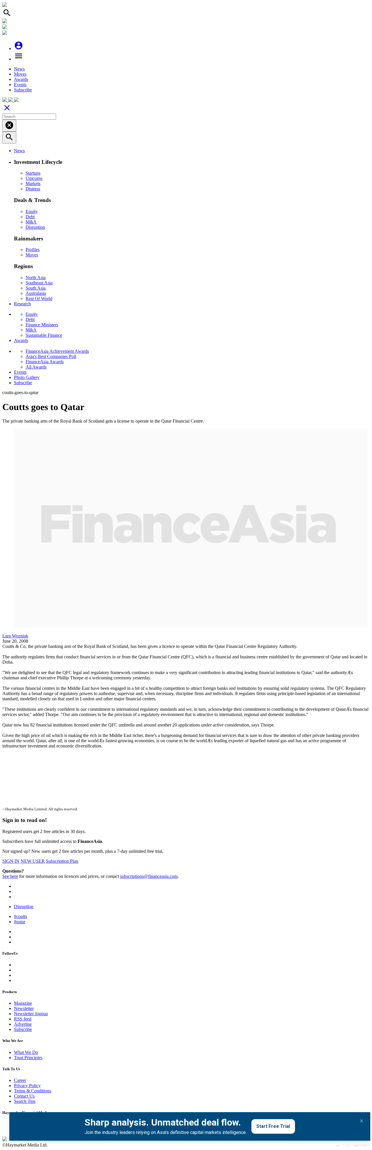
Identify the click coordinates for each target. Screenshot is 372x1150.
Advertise (23, 1024)
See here (10, 876)
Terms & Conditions (32, 1090)
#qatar (19, 921)
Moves (20, 74)
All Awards (36, 366)
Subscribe (23, 89)
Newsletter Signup (31, 1013)
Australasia (36, 293)
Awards (21, 79)
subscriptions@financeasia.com (149, 876)
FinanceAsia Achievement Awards (57, 351)
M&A (31, 221)
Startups (33, 173)
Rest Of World (39, 298)
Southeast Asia (39, 282)
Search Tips (24, 1101)
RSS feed (22, 1018)
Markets (33, 183)
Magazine (23, 1003)
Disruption (35, 227)
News (19, 68)
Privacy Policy (27, 1085)
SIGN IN (10, 861)
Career (20, 1080)
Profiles (33, 249)
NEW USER (33, 861)
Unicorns (34, 178)
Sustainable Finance (44, 335)
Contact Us (24, 1096)
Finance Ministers (42, 324)
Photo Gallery (27, 377)
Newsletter (24, 1008)
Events (20, 84)
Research (22, 303)
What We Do (26, 1052)
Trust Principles (28, 1057)
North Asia (36, 277)
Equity (32, 211)
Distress (33, 188)
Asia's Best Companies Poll (51, 356)
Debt (30, 216)
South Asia (36, 288)
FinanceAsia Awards (45, 361)
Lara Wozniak (15, 635)
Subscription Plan (62, 861)
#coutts (20, 916)
